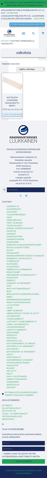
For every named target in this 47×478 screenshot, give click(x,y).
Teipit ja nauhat (15, 223)
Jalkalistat (12, 365)
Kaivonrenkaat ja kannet (20, 360)
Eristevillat (13, 385)
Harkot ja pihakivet (17, 379)
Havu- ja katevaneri (17, 376)
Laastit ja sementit (16, 330)
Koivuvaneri (13, 333)
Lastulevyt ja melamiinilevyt (22, 322)
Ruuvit (10, 250)
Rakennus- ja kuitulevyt (19, 259)
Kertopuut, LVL (14, 341)
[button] (23, 33)
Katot (10, 355)
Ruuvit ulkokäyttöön (18, 248)
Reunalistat (13, 253)
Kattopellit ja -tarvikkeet (20, 346)
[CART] (43, 33)
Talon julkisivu (14, 226)
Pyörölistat (13, 261)
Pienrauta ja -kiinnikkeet (19, 269)
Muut (9, 291)
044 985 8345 (12, 13)
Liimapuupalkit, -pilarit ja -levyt (23, 313)
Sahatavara (13, 242)
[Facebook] (21, 196)
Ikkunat (11, 368)
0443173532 (39, 19)
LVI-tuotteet (13, 305)
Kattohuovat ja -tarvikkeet (21, 352)
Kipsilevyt (12, 335)
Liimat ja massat (15, 311)
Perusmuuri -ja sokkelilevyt (22, 275)
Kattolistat (13, 349)
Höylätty (11, 371)
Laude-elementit (15, 319)
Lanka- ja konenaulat (18, 324)
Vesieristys (13, 206)
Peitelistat (12, 278)
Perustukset (14, 272)
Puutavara (12, 264)
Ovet (9, 286)
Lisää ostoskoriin (12, 115)
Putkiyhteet (13, 267)
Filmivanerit (13, 382)
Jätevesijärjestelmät (18, 363)
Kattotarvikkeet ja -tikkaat (21, 344)
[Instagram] (26, 196)
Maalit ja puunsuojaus (18, 302)
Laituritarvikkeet (16, 327)
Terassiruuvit (14, 220)
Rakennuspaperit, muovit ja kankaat (25, 256)
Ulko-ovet (12, 212)
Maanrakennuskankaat (19, 300)
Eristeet (11, 387)
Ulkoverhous (14, 209)
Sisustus (11, 231)
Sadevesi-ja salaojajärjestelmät (24, 245)
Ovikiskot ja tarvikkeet (19, 283)
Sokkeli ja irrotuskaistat (20, 228)
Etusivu (5, 41)
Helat (10, 374)
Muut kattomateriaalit (18, 289)
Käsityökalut (14, 357)
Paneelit (11, 280)
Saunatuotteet (15, 237)
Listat (10, 308)
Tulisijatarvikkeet (16, 215)
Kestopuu (12, 338)
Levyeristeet (14, 316)
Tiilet (9, 217)
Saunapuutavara (15, 239)
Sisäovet (11, 234)
